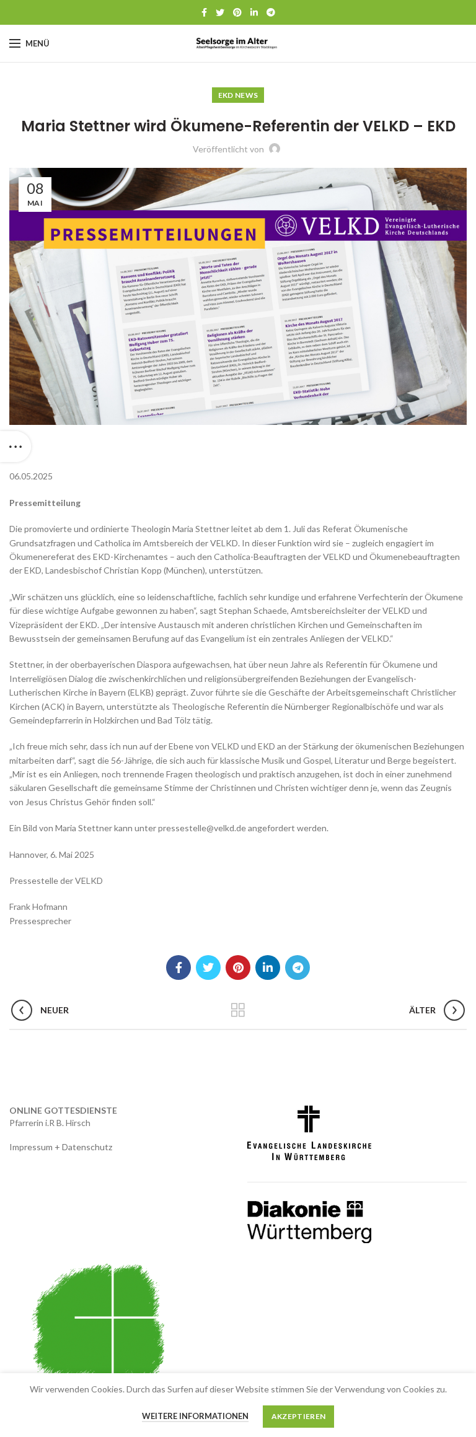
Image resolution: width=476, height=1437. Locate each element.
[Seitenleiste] (15, 446)
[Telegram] (271, 12)
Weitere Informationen (195, 1416)
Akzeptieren (298, 1416)
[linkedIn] (254, 12)
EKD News (238, 95)
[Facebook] (204, 12)
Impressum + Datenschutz (60, 1147)
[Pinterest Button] (237, 12)
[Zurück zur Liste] (238, 1010)
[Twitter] (220, 12)
